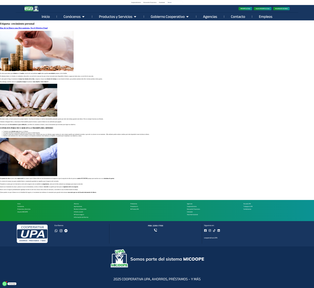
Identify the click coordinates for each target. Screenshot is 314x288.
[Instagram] (61, 230)
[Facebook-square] (205, 230)
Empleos (265, 17)
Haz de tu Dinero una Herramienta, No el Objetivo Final (24, 28)
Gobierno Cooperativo (168, 17)
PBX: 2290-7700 (155, 226)
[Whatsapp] (56, 230)
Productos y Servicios (115, 17)
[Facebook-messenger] (66, 230)
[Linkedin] (218, 230)
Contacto (238, 17)
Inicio (46, 17)
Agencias (210, 17)
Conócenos (72, 17)
